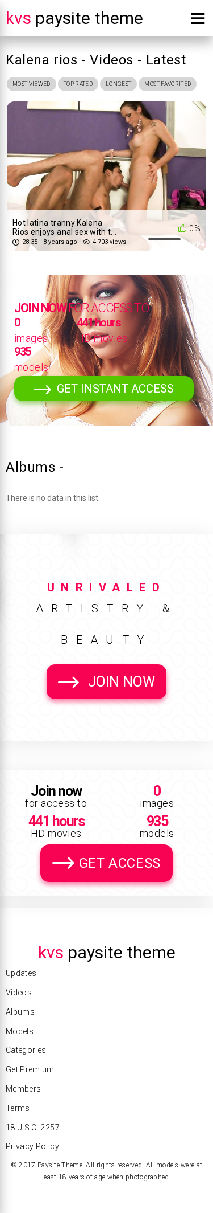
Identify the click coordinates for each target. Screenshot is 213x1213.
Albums (20, 1011)
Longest (118, 84)
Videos (19, 992)
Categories (26, 1050)
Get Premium (30, 1069)
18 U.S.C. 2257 (33, 1127)
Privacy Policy (32, 1146)
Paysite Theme (74, 18)
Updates (21, 973)
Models (20, 1031)
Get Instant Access (115, 388)
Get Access (120, 863)
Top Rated (78, 84)
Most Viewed (31, 84)
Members (23, 1088)
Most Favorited (167, 84)
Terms (18, 1108)
